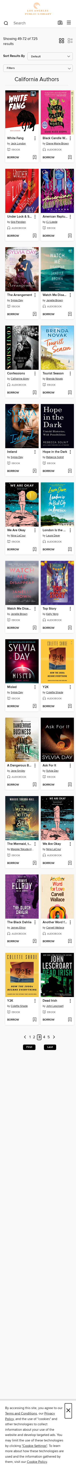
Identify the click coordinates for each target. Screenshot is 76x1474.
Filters (11, 68)
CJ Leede (51, 222)
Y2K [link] (46, 687)
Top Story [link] (49, 609)
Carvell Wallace (55, 927)
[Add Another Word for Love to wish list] (69, 941)
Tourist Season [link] (53, 373)
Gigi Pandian (18, 222)
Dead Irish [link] (50, 1001)
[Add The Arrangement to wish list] (34, 314)
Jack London (18, 143)
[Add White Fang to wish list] (34, 157)
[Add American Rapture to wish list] (69, 236)
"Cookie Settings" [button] (34, 1446)
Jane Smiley (18, 771)
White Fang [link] (15, 138)
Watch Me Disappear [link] (55, 295)
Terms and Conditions (21, 1413)
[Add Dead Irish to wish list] (69, 1020)
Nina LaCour (18, 535)
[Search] (6, 23)
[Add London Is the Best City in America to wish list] (69, 549)
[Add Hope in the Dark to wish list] (69, 471)
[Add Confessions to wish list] (34, 393)
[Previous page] (25, 1037)
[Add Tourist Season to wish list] (69, 393)
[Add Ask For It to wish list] (69, 785)
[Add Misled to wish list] (34, 706)
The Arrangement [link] (19, 295)
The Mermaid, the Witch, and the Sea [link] (20, 844)
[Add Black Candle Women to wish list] (69, 157)
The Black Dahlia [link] (19, 922)
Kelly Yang (52, 614)
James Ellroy (18, 927)
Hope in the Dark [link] (55, 452)
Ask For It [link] (49, 765)
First (29, 1047)
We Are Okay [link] (16, 530)
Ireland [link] (12, 452)
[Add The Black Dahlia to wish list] (34, 941)
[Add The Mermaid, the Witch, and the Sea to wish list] (34, 863)
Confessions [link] (16, 373)
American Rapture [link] (55, 217)
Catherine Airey (20, 378)
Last (50, 1047)
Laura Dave (53, 535)
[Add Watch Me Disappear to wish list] (69, 314)
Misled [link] (12, 687)
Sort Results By (14, 56)
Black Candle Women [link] (55, 138)
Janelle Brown (54, 300)
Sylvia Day (17, 300)
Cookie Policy (37, 1462)
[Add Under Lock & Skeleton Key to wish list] (34, 236)
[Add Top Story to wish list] (69, 628)
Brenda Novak (54, 378)
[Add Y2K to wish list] (69, 706)
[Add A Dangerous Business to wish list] (34, 785)
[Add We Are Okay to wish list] (34, 549)
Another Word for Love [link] (55, 922)
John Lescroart (55, 1006)
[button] (61, 42)
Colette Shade (54, 692)
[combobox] (29, 23)
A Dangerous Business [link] (20, 765)
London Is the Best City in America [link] (55, 530)
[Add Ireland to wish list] (34, 471)
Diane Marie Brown (57, 143)
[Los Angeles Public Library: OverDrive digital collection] (38, 9)
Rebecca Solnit (55, 457)
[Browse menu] (69, 23)
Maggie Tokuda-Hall (22, 849)
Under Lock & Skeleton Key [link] (20, 217)
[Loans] (60, 23)
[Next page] (54, 1037)
